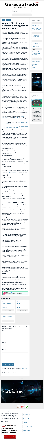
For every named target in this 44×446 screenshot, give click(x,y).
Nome (4, 342)
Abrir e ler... (7, 310)
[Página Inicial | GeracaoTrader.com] (22, 5)
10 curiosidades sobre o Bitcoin (22, 306)
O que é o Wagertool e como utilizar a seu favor (7, 317)
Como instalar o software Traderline (7, 306)
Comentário (6, 330)
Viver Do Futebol (26, 430)
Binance (17, 136)
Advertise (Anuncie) (26, 414)
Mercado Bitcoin (5, 117)
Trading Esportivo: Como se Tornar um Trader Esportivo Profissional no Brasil (36, 64)
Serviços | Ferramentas (27, 426)
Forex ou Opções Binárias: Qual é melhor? (35, 37)
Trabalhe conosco (26, 422)
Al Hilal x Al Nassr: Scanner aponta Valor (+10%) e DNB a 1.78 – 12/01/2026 (36, 27)
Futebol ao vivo (26, 418)
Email (4, 349)
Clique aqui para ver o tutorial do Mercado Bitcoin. (16, 126)
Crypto (4, 19)
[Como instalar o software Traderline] (8, 302)
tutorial (16, 117)
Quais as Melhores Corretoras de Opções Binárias (36, 45)
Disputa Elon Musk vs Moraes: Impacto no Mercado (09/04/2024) (36, 54)
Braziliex (22, 116)
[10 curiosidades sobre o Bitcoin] (22, 302)
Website (7, 356)
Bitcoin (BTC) (8, 19)
